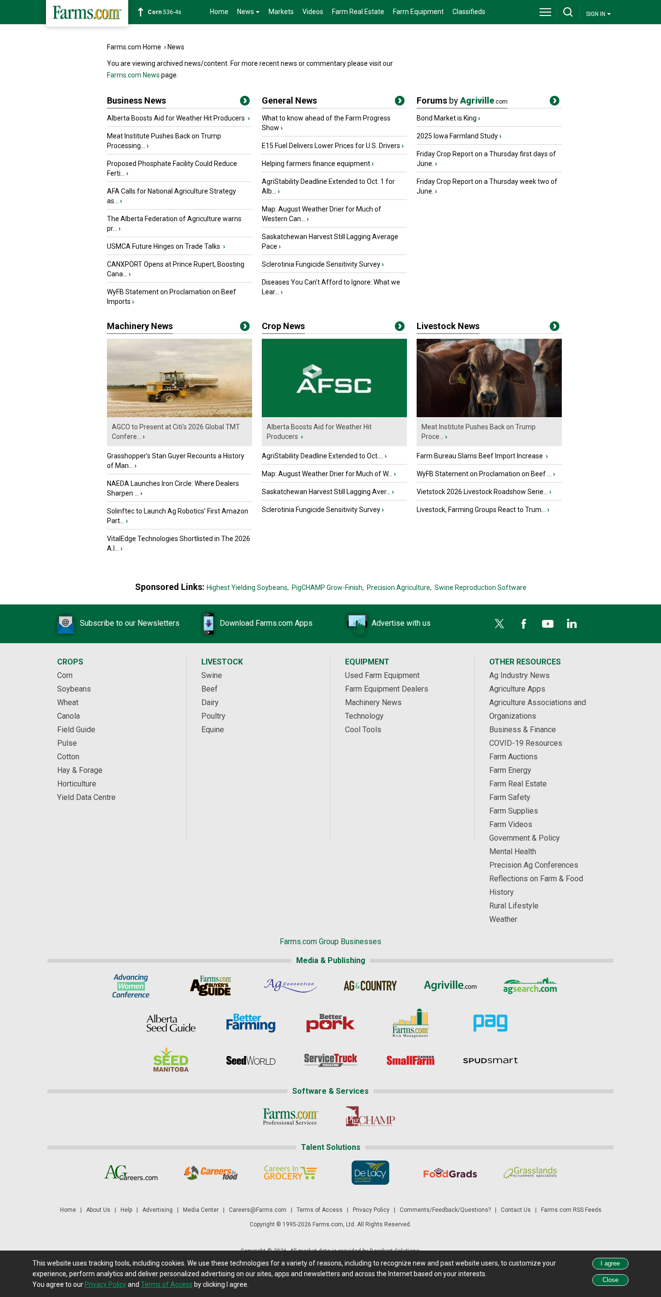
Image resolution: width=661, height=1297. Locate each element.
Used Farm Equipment (382, 675)
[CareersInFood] (210, 1172)
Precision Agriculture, (399, 587)
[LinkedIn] (572, 623)
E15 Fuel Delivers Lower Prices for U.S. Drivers (331, 146)
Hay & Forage (80, 770)
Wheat (67, 702)
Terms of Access (320, 1210)
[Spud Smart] (490, 1060)
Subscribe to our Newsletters (130, 623)
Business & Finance (522, 729)
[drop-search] (568, 12)
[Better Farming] (251, 1023)
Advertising (157, 1210)
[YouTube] (547, 623)
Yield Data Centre (86, 797)
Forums (462, 100)
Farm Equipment (418, 11)
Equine (212, 729)
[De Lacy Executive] (370, 1172)
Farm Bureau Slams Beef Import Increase (480, 456)
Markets (281, 11)
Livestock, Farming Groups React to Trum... (481, 509)
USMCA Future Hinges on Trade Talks (164, 246)
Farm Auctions (513, 756)
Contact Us (516, 1210)
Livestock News (448, 326)
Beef (209, 689)
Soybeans (74, 689)
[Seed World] (251, 1060)
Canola (68, 716)
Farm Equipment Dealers (386, 689)
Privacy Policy (371, 1210)
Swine (211, 675)
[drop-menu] (545, 12)
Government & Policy (524, 838)
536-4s (164, 12)
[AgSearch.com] (530, 985)
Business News (136, 100)
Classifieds (468, 11)
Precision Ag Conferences (533, 865)
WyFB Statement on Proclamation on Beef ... (484, 474)
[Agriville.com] (450, 985)
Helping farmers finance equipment (316, 163)
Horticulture (76, 783)
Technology (364, 716)
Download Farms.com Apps (266, 623)
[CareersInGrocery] (290, 1172)
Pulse (67, 743)
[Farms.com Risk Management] (410, 1023)
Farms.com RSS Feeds (571, 1210)
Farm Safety (509, 797)
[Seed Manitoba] (171, 1060)
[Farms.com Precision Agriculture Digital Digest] (490, 1023)
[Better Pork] (330, 1023)
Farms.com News (133, 75)
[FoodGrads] (450, 1172)
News (175, 47)
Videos (312, 11)
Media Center (201, 1210)
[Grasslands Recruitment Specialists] (530, 1172)
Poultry (213, 716)
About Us (98, 1210)
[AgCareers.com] (131, 1172)
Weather (503, 919)
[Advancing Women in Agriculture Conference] (131, 985)
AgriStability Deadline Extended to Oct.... (322, 456)
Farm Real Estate (358, 11)
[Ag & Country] (370, 985)
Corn (65, 675)
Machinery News (140, 326)
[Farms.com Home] (87, 13)
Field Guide (76, 729)
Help (126, 1210)
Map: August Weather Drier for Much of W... (327, 474)
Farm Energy (510, 770)
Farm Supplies (513, 810)
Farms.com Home (134, 47)
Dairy (210, 702)
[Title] (245, 102)
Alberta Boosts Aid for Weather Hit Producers (176, 118)
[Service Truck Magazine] (330, 1060)
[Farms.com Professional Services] (290, 1116)
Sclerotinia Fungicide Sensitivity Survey (321, 264)
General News (289, 100)
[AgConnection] (290, 985)
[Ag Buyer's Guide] (210, 985)
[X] (499, 623)
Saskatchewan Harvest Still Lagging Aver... (326, 492)
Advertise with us (401, 623)
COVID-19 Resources (525, 743)
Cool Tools (363, 729)
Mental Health (512, 851)
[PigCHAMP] (370, 1116)
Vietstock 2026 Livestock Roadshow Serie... (482, 492)
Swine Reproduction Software (480, 587)
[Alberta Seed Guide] (171, 1023)
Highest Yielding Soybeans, (248, 587)
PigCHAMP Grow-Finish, (328, 587)
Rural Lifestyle (514, 905)
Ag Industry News (519, 675)
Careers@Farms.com (257, 1210)
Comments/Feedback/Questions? (445, 1210)
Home (219, 11)
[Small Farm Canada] (410, 1060)
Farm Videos (510, 824)
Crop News (283, 326)
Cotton (68, 756)
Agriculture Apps (517, 689)
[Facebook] (523, 623)
